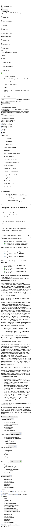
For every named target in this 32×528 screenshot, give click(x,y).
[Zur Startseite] (6, 3)
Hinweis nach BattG (9, 506)
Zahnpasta (20, 328)
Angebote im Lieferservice (11, 424)
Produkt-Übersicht (9, 441)
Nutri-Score (7, 472)
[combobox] (8, 99)
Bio (22, 112)
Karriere (6, 453)
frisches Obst (27, 380)
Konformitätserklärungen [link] (11, 509)
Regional (26, 112)
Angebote (3, 112)
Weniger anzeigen (13, 416)
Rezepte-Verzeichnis (9, 468)
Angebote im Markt (9, 422)
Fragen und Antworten (10, 465)
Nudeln (11, 314)
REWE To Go (8, 481)
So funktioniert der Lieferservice (13, 438)
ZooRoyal (7, 485)
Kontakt (6, 458)
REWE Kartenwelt (9, 482)
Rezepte (16, 90)
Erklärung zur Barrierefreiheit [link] (12, 511)
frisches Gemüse (8, 382)
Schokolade (16, 318)
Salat (4, 318)
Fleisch (21, 382)
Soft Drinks (13, 321)
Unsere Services (8, 427)
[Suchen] (20, 101)
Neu (2, 114)
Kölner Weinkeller (9, 487)
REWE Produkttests (9, 430)
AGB (5, 499)
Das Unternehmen (9, 451)
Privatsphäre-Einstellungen (11, 505)
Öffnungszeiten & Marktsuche (12, 469)
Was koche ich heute (9, 471)
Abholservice (7, 440)
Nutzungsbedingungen (10, 503)
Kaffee (17, 313)
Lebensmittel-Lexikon (10, 466)
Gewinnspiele (8, 428)
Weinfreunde (7, 484)
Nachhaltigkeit (8, 450)
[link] (17, 77)
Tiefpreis (18, 112)
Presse (6, 456)
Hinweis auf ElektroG (10, 508)
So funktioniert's (5, 110)
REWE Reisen (8, 479)
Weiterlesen (4, 416)
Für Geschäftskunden (10, 443)
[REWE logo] (3, 73)
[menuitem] (16, 17)
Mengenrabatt (10, 112)
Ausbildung (7, 455)
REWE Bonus (8, 425)
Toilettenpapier (8, 328)
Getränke (13, 319)
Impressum (7, 502)
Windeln (15, 328)
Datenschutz (7, 500)
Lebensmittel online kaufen (11, 437)
